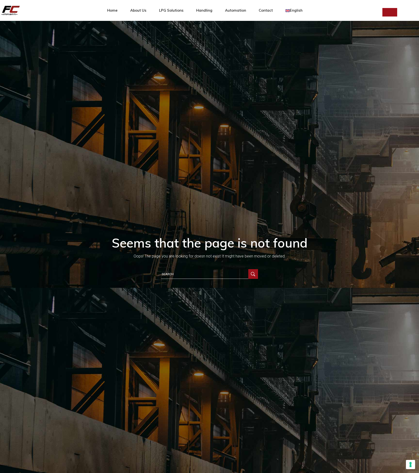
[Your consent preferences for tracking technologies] (410, 464)
